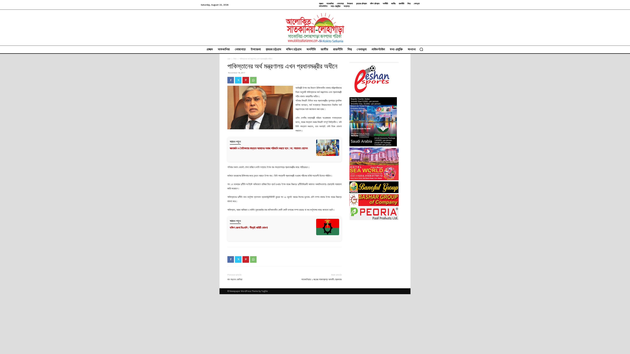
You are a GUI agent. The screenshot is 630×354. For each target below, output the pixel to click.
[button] (421, 49)
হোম (228, 58)
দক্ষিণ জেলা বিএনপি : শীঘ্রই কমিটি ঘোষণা (249, 227)
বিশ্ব (234, 58)
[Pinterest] (245, 80)
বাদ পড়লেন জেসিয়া (234, 279)
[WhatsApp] (253, 80)
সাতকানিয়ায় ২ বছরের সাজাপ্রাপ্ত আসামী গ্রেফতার (321, 279)
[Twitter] (238, 80)
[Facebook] (230, 80)
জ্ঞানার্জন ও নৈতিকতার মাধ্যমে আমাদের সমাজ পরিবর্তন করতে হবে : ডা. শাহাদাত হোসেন (269, 148)
